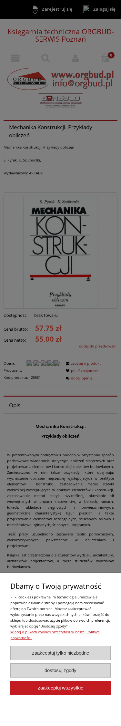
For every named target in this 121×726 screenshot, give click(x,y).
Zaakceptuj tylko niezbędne (60, 653)
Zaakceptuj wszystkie (60, 687)
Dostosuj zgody (60, 670)
